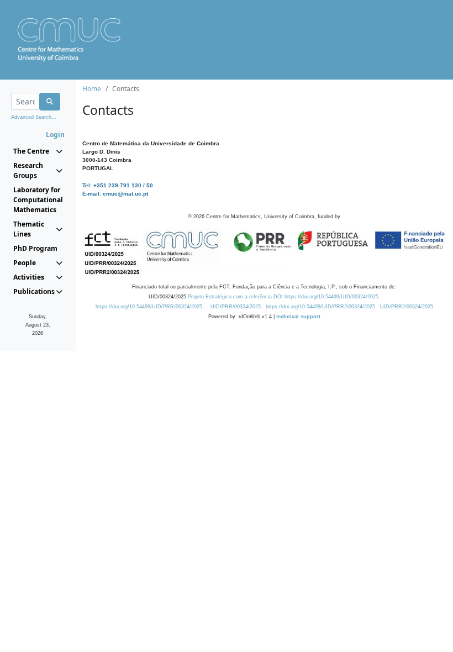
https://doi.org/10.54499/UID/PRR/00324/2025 (149, 306)
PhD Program (35, 248)
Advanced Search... (33, 117)
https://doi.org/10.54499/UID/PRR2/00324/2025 (320, 306)
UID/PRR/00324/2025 (235, 306)
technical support (298, 316)
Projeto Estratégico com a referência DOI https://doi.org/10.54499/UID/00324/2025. (284, 296)
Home (91, 88)
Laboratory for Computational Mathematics (37, 199)
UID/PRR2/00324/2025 (406, 306)
